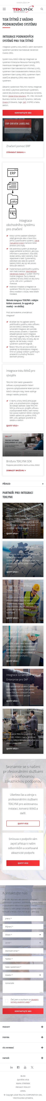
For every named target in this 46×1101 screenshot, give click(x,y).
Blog (23, 1076)
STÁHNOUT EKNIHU (15, 152)
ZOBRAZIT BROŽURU (15, 470)
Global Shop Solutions (17, 96)
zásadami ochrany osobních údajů (24, 1000)
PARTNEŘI (6, 1058)
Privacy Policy (23, 1087)
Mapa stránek (23, 1083)
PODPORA (6, 1037)
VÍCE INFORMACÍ (8, 1047)
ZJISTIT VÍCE (11, 425)
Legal (23, 1091)
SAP (24, 102)
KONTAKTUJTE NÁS (23, 113)
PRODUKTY (6, 1027)
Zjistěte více (23, 1079)
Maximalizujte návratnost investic (23, 272)
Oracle (5, 102)
